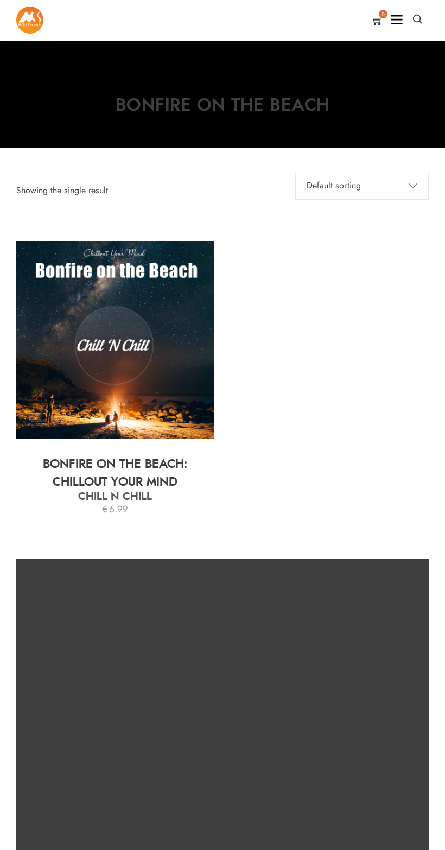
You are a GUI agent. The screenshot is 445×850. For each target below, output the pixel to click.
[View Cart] (377, 22)
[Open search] (417, 19)
